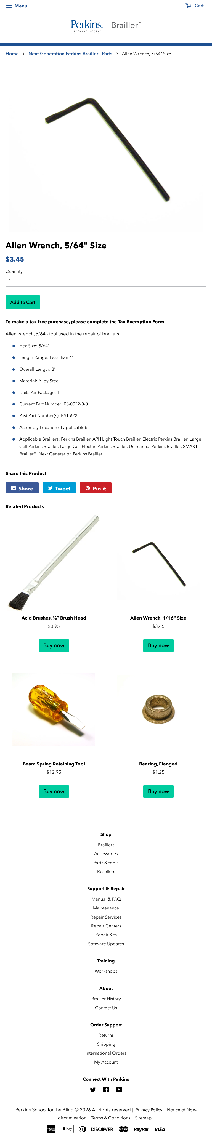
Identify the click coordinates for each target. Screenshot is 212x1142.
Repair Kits (106, 934)
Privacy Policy (149, 1109)
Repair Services (106, 917)
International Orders (106, 1053)
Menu (20, 6)
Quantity (14, 271)
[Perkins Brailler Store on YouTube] (119, 1090)
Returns (106, 1035)
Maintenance (106, 908)
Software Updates (106, 943)
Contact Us (106, 1007)
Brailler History (106, 998)
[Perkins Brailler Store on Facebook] (106, 1090)
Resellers (106, 871)
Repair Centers (106, 925)
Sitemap (143, 1117)
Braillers (106, 844)
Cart (199, 5)
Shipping (106, 1044)
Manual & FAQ (106, 899)
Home (12, 53)
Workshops (106, 971)
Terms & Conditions (110, 1117)
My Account (106, 1062)
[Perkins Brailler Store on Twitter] (93, 1090)
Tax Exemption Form (141, 321)
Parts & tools (106, 862)
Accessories (106, 853)
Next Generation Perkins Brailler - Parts (70, 53)
